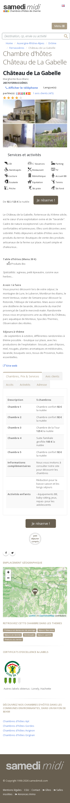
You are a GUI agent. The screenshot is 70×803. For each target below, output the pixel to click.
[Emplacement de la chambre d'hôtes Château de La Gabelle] (35, 592)
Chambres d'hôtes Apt (16, 721)
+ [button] (8, 572)
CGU (26, 789)
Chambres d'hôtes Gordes (18, 726)
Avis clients (52, 376)
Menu (58, 26)
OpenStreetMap (46, 615)
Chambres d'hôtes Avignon (19, 730)
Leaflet (32, 615)
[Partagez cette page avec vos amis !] (6, 553)
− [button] (8, 578)
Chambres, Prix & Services (22, 376)
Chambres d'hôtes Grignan (19, 735)
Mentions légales (12, 789)
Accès (9, 384)
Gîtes (48, 789)
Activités (25, 384)
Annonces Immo (26, 794)
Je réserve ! (46, 200)
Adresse (42, 384)
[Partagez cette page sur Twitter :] (12, 553)
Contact (36, 789)
